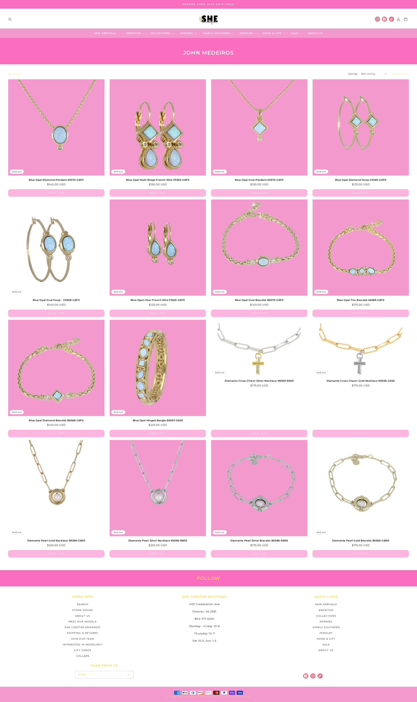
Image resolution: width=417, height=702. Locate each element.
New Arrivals (326, 604)
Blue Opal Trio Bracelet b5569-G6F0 (360, 300)
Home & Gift (326, 638)
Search (82, 604)
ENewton (326, 610)
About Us (82, 615)
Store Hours (82, 610)
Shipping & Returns (82, 632)
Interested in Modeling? (83, 644)
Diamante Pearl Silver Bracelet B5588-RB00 (259, 540)
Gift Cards (82, 650)
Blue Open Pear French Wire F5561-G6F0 (158, 300)
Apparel (326, 621)
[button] (10, 19)
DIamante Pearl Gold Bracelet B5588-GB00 (360, 540)
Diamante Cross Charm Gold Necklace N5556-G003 (361, 380)
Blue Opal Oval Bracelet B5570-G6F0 (259, 300)
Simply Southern (326, 627)
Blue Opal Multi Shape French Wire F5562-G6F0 (157, 179)
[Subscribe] (127, 675)
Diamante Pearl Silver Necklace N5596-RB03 (157, 540)
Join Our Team (82, 638)
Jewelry (326, 632)
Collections (326, 615)
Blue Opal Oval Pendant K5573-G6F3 (259, 179)
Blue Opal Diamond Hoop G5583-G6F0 (360, 179)
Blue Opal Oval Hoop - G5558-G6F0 (56, 300)
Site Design (207, 696)
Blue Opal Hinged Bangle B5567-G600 (158, 420)
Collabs (82, 655)
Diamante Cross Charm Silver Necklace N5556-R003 (259, 380)
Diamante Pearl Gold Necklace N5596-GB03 (56, 540)
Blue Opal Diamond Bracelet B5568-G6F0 (56, 420)
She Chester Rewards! (83, 627)
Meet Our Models (83, 621)
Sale (326, 644)
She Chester (187, 696)
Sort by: (353, 73)
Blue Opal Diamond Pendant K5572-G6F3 (56, 179)
